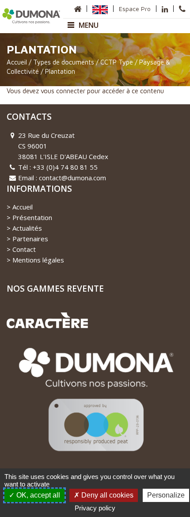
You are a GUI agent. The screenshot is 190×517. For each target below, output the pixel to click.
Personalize (166, 495)
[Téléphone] (182, 8)
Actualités (27, 228)
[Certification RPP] (95, 403)
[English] (100, 8)
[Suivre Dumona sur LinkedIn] (165, 9)
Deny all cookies (106, 495)
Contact (24, 249)
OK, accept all (37, 495)
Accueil (17, 62)
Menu (89, 25)
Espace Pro (135, 8)
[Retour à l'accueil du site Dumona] (77, 8)
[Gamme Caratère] (47, 319)
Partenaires (30, 238)
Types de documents (63, 62)
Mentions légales (38, 259)
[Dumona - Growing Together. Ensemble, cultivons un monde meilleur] (31, 15)
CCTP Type (116, 62)
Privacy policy (95, 508)
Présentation (32, 217)
